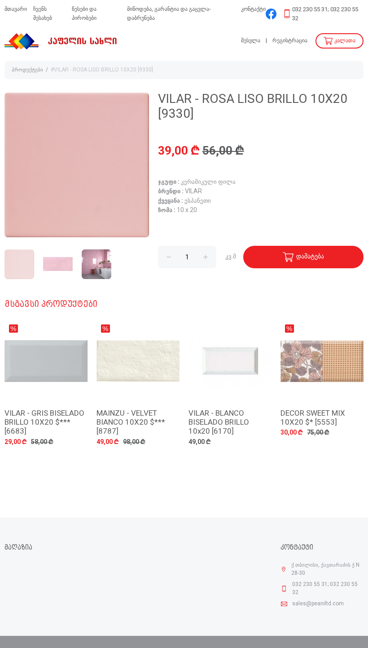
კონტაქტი (253, 9)
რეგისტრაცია (289, 41)
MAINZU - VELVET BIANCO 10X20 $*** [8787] (130, 423)
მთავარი (15, 9)
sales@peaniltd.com (318, 604)
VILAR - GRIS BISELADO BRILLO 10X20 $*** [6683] (44, 423)
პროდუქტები (27, 70)
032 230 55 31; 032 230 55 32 (325, 14)
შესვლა (250, 41)
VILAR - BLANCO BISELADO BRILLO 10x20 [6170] (218, 423)
